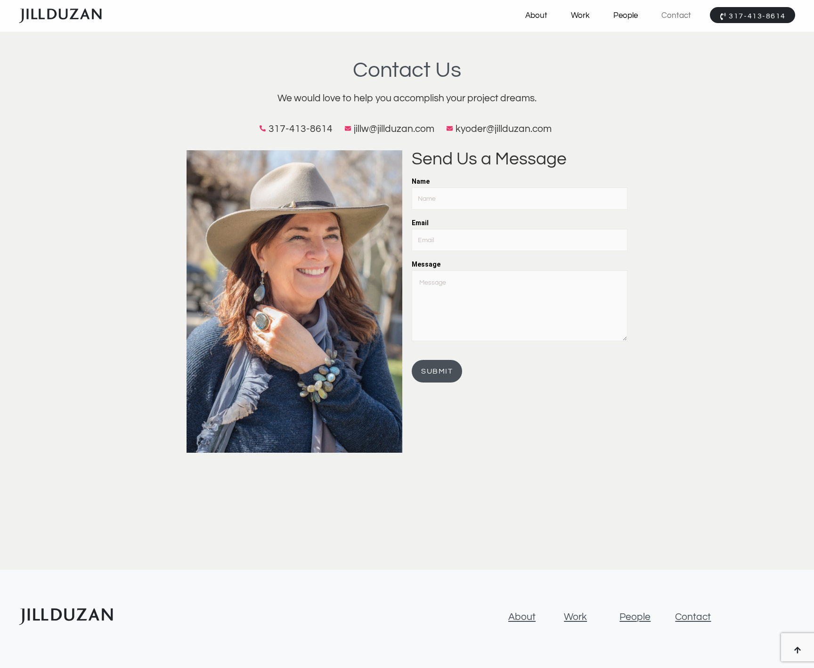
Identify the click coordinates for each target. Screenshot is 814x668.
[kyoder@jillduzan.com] (500, 129)
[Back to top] (797, 651)
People (625, 15)
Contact (676, 15)
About (536, 15)
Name (421, 181)
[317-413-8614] (297, 129)
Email (420, 223)
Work (580, 15)
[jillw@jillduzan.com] (391, 129)
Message (426, 264)
